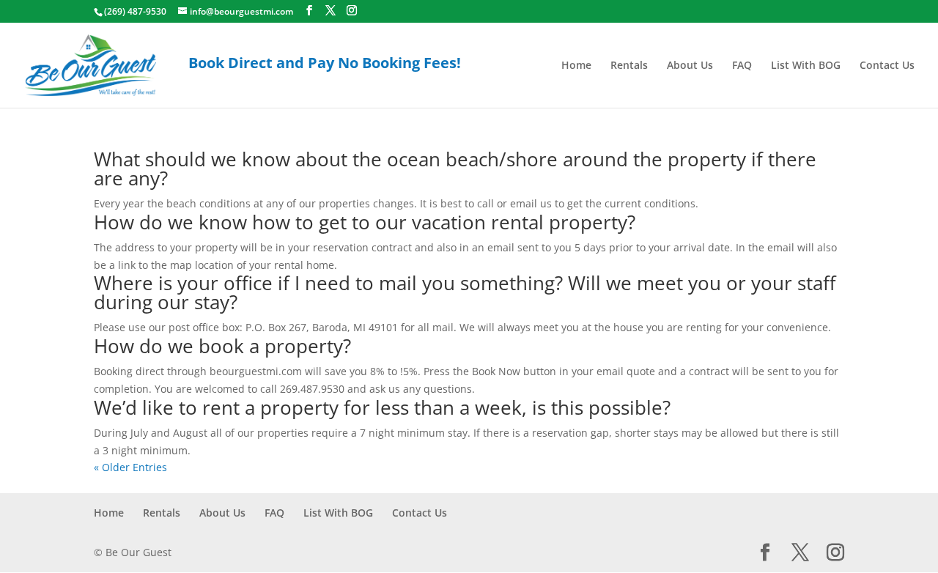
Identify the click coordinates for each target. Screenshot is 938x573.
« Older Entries (130, 467)
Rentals (629, 66)
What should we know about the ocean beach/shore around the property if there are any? (455, 168)
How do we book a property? (222, 346)
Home (576, 66)
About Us (690, 66)
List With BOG (806, 66)
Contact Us (887, 66)
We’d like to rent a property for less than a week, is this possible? (382, 407)
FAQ (742, 66)
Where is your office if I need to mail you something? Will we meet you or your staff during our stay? (465, 292)
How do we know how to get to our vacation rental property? (364, 222)
